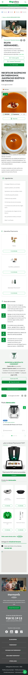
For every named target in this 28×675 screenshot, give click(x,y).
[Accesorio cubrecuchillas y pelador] (7, 491)
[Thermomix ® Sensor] (20, 515)
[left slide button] (2, 435)
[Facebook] (6, 631)
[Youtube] (11, 631)
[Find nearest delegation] (2, 2)
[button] (25, 2)
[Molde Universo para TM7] (7, 515)
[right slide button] (25, 435)
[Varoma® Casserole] (20, 491)
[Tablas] (14, 239)
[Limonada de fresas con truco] (14, 413)
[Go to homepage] (14, 2)
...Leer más (21, 54)
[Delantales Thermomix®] (14, 281)
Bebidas (5, 420)
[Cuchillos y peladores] (14, 260)
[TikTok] (21, 631)
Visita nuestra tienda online (13, 5)
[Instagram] (16, 631)
